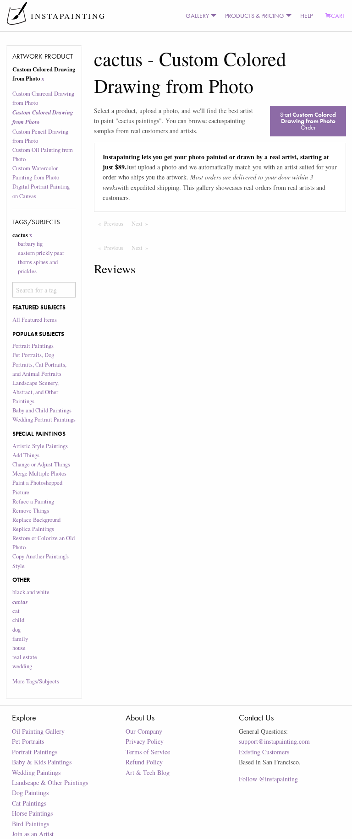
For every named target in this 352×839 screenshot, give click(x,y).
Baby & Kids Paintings (42, 762)
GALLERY (197, 15)
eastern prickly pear (41, 253)
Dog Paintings (30, 792)
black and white (31, 592)
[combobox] (44, 290)
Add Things (25, 455)
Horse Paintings (32, 813)
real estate (24, 657)
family (20, 639)
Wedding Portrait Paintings (44, 419)
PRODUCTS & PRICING (254, 15)
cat (16, 611)
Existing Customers (264, 751)
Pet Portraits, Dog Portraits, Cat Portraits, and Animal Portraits (39, 364)
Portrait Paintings (33, 346)
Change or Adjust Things (41, 464)
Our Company (144, 731)
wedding (22, 666)
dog (16, 629)
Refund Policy (144, 762)
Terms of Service (148, 751)
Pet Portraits (28, 741)
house (19, 648)
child (18, 620)
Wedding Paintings (36, 772)
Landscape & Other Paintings (50, 782)
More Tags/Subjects (35, 681)
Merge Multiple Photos (39, 473)
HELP (306, 15)
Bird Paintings (30, 823)
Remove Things (30, 510)
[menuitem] (199, 15)
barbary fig (30, 244)
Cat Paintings (29, 803)
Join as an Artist (33, 833)
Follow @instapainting (268, 778)
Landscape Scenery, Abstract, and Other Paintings (35, 392)
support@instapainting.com (274, 741)
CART (338, 15)
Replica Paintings (33, 529)
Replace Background (36, 520)
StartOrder (308, 120)
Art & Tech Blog (148, 772)
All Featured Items (34, 320)
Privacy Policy (145, 741)
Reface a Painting (33, 501)
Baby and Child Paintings (42, 410)
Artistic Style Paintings (40, 446)
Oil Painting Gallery (38, 731)
